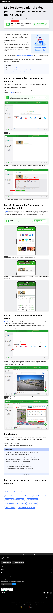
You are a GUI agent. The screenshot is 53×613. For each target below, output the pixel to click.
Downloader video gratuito (32, 554)
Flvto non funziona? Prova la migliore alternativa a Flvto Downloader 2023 (22, 452)
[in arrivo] (44, 593)
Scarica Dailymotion (20, 503)
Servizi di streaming (25, 496)
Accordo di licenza (25, 602)
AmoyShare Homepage (6, 1)
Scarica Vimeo (20, 499)
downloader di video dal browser (25, 55)
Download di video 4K (11, 496)
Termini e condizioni (13, 602)
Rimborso (42, 602)
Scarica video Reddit (32, 499)
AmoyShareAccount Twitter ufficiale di (51, 593)
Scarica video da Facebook (34, 488)
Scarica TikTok (9, 503)
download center (7, 562)
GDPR (34, 602)
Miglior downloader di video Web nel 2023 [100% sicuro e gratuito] (20, 457)
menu (51, 1)
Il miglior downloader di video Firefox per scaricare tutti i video (19, 468)
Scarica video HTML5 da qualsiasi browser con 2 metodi (18, 461)
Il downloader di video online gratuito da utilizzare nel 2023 (19, 466)
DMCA (30, 602)
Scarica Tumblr (33, 503)
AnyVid (12, 92)
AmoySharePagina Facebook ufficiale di (48, 593)
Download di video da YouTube (26, 507)
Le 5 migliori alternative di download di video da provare (18, 454)
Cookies (37, 602)
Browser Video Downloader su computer (18, 67)
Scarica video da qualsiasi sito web (14, 488)
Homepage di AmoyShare (18, 554)
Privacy (19, 602)
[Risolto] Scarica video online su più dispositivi (16, 471)
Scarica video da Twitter (11, 492)
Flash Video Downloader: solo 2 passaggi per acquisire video (19, 464)
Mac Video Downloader (27, 492)
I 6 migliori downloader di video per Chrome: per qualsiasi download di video (22, 459)
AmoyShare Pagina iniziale (6, 558)
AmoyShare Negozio (19, 562)
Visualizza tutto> (26, 474)
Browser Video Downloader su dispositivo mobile (20, 69)
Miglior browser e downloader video (18, 71)
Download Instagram (39, 496)
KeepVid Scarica (9, 499)
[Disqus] (26, 531)
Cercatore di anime (10, 507)
